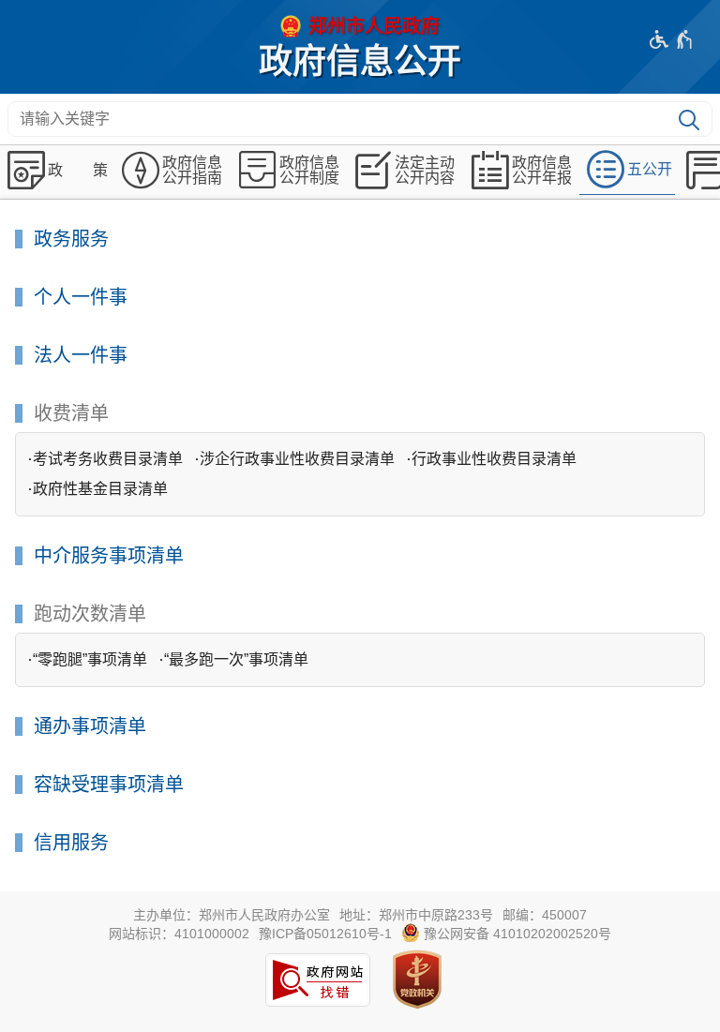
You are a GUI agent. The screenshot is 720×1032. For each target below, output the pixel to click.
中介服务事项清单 (109, 556)
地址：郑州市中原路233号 (416, 914)
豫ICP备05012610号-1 (325, 933)
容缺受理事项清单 (109, 785)
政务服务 (71, 239)
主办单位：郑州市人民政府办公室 (231, 914)
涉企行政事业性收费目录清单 (297, 459)
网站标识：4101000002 (179, 933)
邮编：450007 (544, 914)
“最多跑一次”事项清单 (236, 659)
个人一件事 (81, 297)
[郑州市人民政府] (360, 26)
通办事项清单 (90, 727)
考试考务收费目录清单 (108, 459)
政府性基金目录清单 (100, 489)
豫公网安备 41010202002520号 (515, 933)
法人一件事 (81, 356)
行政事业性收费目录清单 (494, 459)
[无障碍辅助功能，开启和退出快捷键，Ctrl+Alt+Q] (672, 39)
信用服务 (71, 843)
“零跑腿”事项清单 (90, 659)
